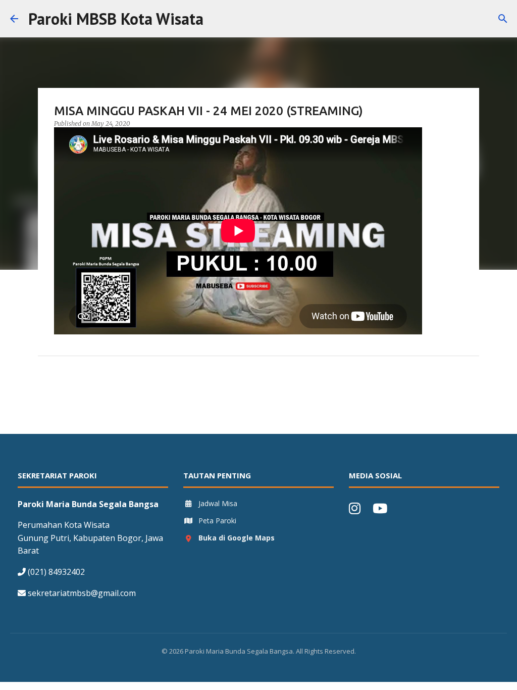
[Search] (218, 19)
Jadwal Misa (217, 503)
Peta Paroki (217, 520)
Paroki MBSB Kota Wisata (115, 18)
